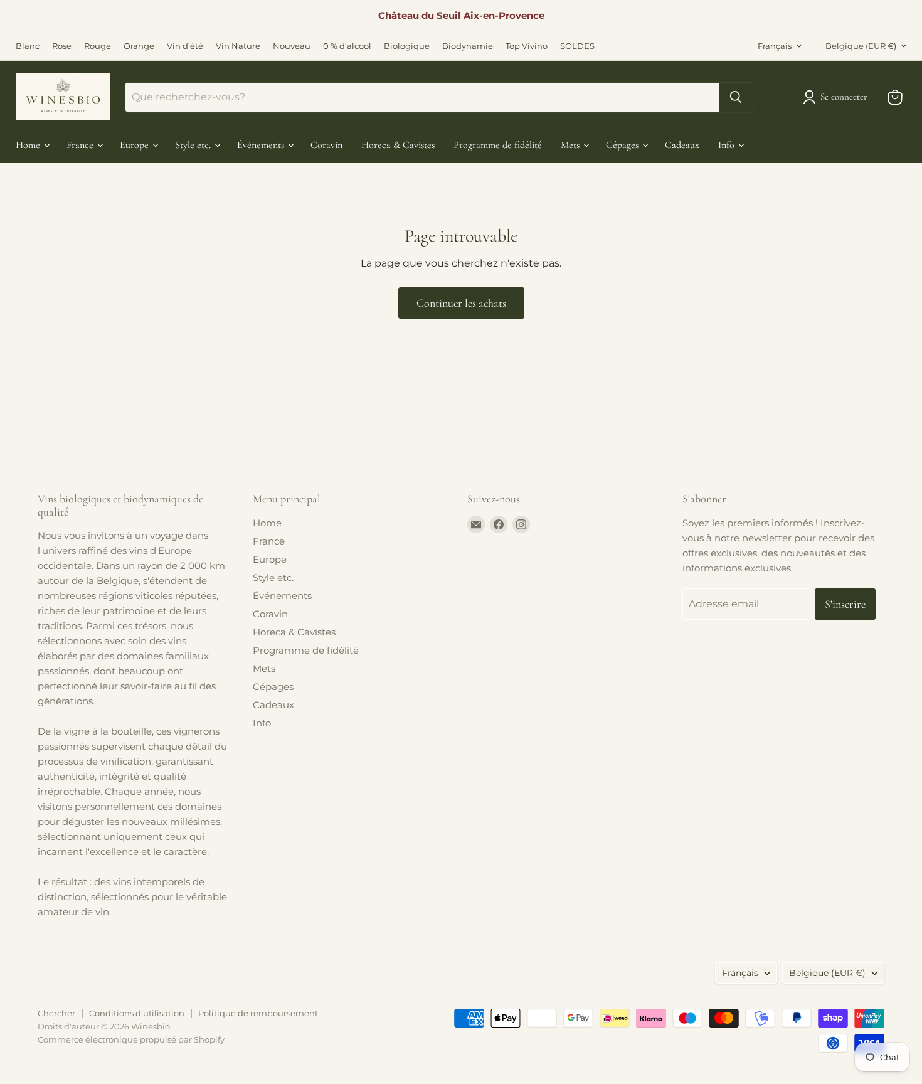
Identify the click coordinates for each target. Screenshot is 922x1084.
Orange (139, 46)
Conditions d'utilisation (136, 1013)
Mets (571, 145)
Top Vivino (527, 46)
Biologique (407, 46)
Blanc (28, 46)
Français (775, 46)
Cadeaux (682, 145)
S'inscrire (845, 604)
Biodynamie (467, 46)
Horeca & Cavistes (398, 145)
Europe (135, 145)
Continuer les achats (461, 303)
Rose (62, 46)
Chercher (56, 1013)
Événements (262, 145)
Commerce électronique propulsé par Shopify (131, 1039)
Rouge (97, 46)
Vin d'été (185, 46)
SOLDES (577, 46)
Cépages (623, 145)
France (81, 145)
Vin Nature (238, 46)
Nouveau (291, 46)
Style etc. (194, 145)
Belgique (860, 46)
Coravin (326, 145)
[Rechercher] (736, 97)
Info (727, 145)
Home (29, 145)
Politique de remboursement (258, 1013)
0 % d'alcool (347, 46)
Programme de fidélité (497, 145)
